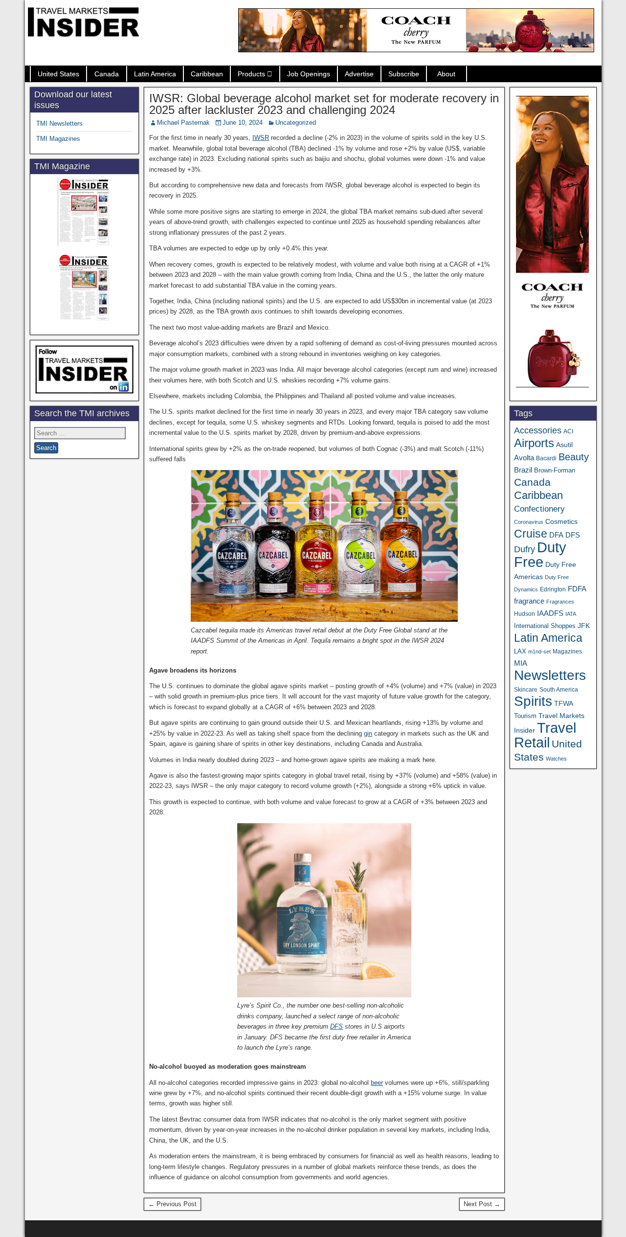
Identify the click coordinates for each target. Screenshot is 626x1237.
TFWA (563, 703)
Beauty (574, 456)
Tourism (525, 716)
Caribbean (207, 74)
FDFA (577, 589)
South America (558, 689)
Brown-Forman (554, 470)
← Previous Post (172, 1204)
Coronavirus (528, 522)
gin (368, 733)
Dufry (524, 549)
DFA (556, 535)
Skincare (525, 689)
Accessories (537, 430)
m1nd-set (539, 651)
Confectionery (539, 509)
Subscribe (403, 74)
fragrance (529, 601)
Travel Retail (545, 735)
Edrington (553, 589)
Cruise (530, 533)
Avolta (524, 458)
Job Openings (308, 74)
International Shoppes (545, 626)
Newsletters (550, 675)
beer (377, 1082)
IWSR (260, 137)
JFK (584, 626)
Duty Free (540, 554)
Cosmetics (561, 521)
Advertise (359, 74)
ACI (568, 431)
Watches (556, 759)
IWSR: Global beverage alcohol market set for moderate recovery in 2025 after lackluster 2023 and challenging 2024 (324, 103)
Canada (106, 74)
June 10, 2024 (243, 122)
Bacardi (546, 458)
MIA (520, 663)
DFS (336, 1026)
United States (58, 74)
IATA (570, 614)
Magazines (567, 651)
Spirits (533, 701)
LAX (520, 651)
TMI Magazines (58, 138)
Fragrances (560, 602)
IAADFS (550, 613)
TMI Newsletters (59, 123)
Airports (534, 443)
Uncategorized (295, 122)
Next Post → (482, 1204)
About (446, 74)
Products (251, 74)
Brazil (523, 470)
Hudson (524, 613)
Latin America (155, 74)
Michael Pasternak (183, 122)
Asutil (564, 445)
